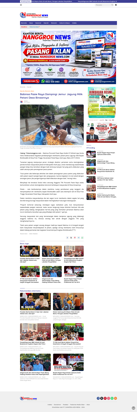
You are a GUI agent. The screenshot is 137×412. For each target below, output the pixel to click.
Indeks (74, 23)
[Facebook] (98, 398)
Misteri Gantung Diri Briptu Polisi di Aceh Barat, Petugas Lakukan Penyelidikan (51, 260)
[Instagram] (108, 398)
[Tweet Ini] (71, 237)
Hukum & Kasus (64, 23)
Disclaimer (57, 404)
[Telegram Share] (78, 237)
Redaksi (26, 101)
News (31, 23)
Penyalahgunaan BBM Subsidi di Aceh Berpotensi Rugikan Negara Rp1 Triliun (80, 1)
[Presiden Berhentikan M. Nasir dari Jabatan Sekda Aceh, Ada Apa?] (30, 251)
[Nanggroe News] (34, 15)
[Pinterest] (105, 398)
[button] (112, 4)
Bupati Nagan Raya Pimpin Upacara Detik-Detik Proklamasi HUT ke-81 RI (73, 280)
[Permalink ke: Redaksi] (21, 101)
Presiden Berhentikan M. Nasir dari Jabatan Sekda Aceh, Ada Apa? (30, 260)
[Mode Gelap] (116, 5)
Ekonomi (54, 23)
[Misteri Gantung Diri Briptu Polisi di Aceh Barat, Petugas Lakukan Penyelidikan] (52, 251)
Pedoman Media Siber (77, 404)
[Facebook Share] (67, 237)
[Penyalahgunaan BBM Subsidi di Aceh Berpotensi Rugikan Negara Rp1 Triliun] (74, 251)
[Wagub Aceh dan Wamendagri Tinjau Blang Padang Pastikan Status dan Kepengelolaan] (52, 271)
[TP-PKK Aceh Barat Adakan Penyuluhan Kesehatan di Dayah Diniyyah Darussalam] (30, 271)
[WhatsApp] (112, 398)
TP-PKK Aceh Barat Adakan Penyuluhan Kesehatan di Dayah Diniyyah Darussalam (29, 280)
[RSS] (115, 398)
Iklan (88, 404)
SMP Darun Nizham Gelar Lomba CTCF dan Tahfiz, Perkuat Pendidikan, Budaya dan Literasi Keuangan (106, 179)
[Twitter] (101, 398)
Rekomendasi (34, 27)
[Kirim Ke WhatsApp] (82, 237)
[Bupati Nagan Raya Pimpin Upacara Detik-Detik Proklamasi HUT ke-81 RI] (74, 271)
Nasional (38, 23)
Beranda (24, 23)
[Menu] (21, 5)
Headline (24, 27)
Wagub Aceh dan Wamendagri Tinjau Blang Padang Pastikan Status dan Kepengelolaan (51, 280)
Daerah (46, 23)
